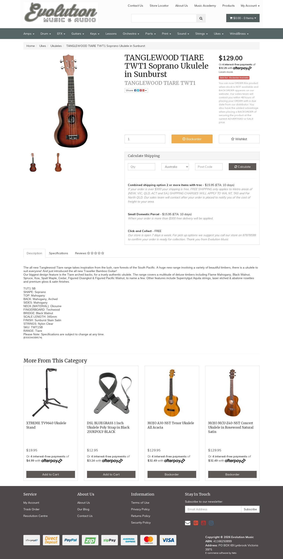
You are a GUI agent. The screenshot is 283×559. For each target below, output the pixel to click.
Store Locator (159, 5)
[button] (239, 139)
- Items (243, 18)
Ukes (217, 33)
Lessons (111, 33)
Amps (27, 33)
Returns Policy (140, 516)
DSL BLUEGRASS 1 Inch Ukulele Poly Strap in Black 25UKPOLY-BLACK (108, 427)
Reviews (81, 253)
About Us (181, 5)
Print (165, 33)
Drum (45, 33)
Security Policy (141, 522)
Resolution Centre (35, 516)
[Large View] (32, 162)
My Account (249, 5)
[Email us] (187, 522)
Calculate (244, 167)
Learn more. (226, 71)
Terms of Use (140, 502)
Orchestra (130, 33)
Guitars (76, 33)
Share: (130, 90)
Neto (234, 553)
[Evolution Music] (60, 12)
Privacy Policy (140, 509)
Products (229, 5)
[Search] (201, 18)
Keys (93, 33)
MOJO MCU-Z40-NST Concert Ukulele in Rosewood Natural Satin (230, 427)
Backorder (193, 139)
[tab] (34, 253)
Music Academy (205, 5)
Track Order (31, 509)
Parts (149, 33)
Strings (200, 33)
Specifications (58, 253)
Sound (182, 33)
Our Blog (83, 509)
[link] (196, 522)
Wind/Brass (238, 33)
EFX (60, 33)
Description (34, 253)
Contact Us (135, 5)
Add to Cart (50, 474)
